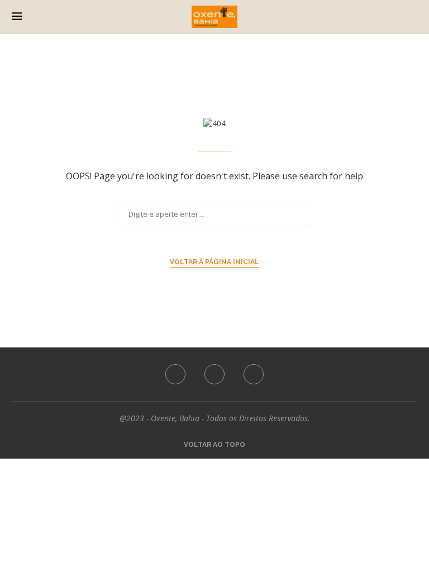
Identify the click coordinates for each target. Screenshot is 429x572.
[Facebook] (175, 374)
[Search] (414, 16)
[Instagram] (254, 374)
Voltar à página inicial (214, 262)
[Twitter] (214, 374)
